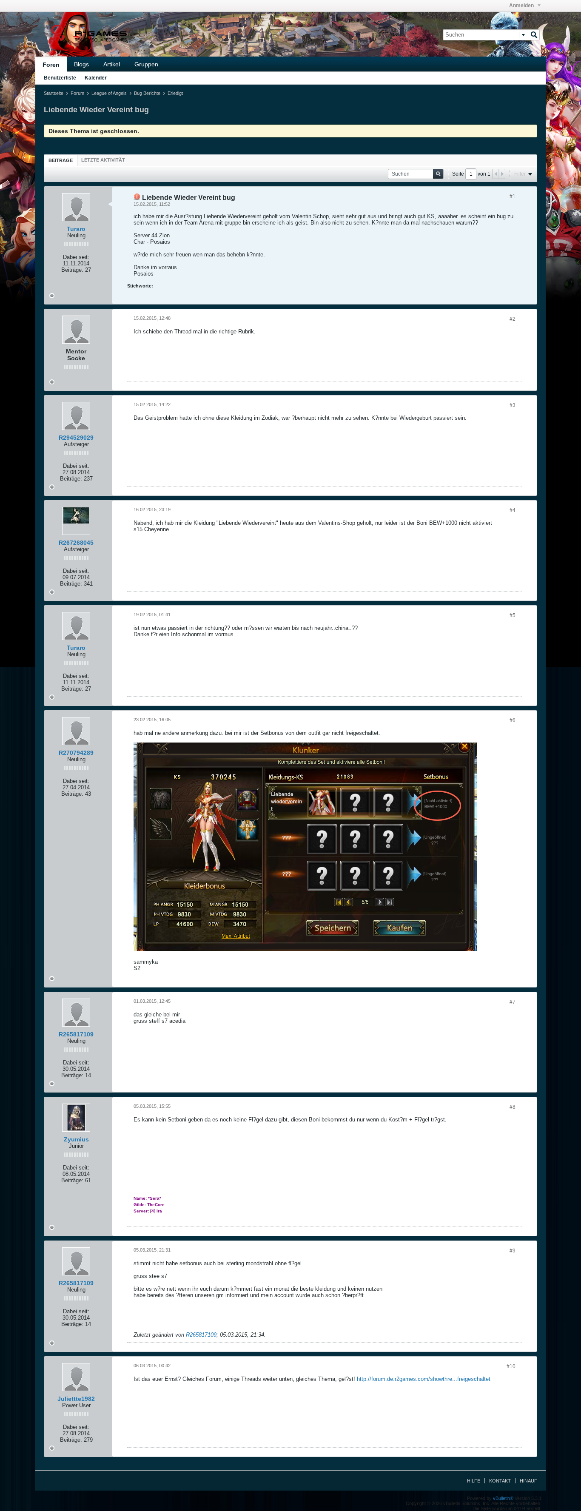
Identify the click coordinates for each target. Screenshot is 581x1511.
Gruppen (146, 64)
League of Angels (109, 93)
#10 (511, 1366)
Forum (77, 93)
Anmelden (522, 6)
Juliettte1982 (76, 1398)
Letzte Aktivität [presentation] (103, 159)
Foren (51, 64)
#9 (512, 1251)
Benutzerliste (60, 78)
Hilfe (473, 1480)
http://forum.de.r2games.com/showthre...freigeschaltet (423, 1379)
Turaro (76, 228)
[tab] (60, 160)
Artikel (111, 64)
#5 (512, 615)
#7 (512, 1002)
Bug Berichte (147, 93)
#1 (512, 196)
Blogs (81, 64)
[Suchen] (534, 34)
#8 (512, 1107)
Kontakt (500, 1480)
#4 (512, 510)
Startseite (53, 93)
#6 (512, 720)
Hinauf (528, 1480)
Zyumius (76, 1139)
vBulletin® (503, 1498)
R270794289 (76, 752)
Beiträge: (72, 270)
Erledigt (175, 93)
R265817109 (76, 1034)
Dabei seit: (76, 257)
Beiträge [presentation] (60, 160)
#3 (512, 405)
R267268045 (76, 542)
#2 (512, 319)
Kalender (96, 78)
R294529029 (76, 437)
